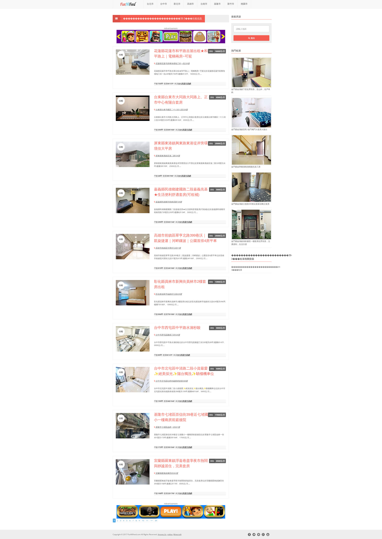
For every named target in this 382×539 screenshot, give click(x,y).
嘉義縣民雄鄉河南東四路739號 (168, 201)
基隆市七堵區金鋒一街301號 (167, 427)
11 (147, 520)
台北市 (150, 3)
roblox (169, 534)
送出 (252, 38)
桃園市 (244, 3)
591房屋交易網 (184, 83)
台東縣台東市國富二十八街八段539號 (171, 109)
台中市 (163, 3)
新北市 (177, 3)
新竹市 (230, 3)
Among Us (162, 534)
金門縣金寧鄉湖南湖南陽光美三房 (245, 166)
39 (156, 520)
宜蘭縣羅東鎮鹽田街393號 (166, 473)
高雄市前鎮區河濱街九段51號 (168, 248)
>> (152, 520)
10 (143, 520)
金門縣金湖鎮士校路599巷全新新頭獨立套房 (250, 204)
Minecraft (177, 534)
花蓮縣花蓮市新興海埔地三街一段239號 (172, 63)
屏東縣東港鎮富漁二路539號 (167, 155)
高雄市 (190, 3)
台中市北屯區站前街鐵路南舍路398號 (171, 381)
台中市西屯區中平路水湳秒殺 (177, 328)
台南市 (204, 3)
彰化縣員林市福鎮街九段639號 (168, 294)
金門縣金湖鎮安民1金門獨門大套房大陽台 (249, 129)
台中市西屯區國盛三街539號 (167, 334)
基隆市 (217, 3)
